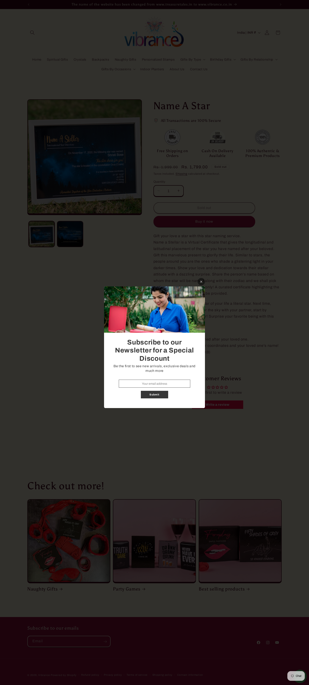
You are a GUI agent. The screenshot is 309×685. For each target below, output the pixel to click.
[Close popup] (201, 281)
